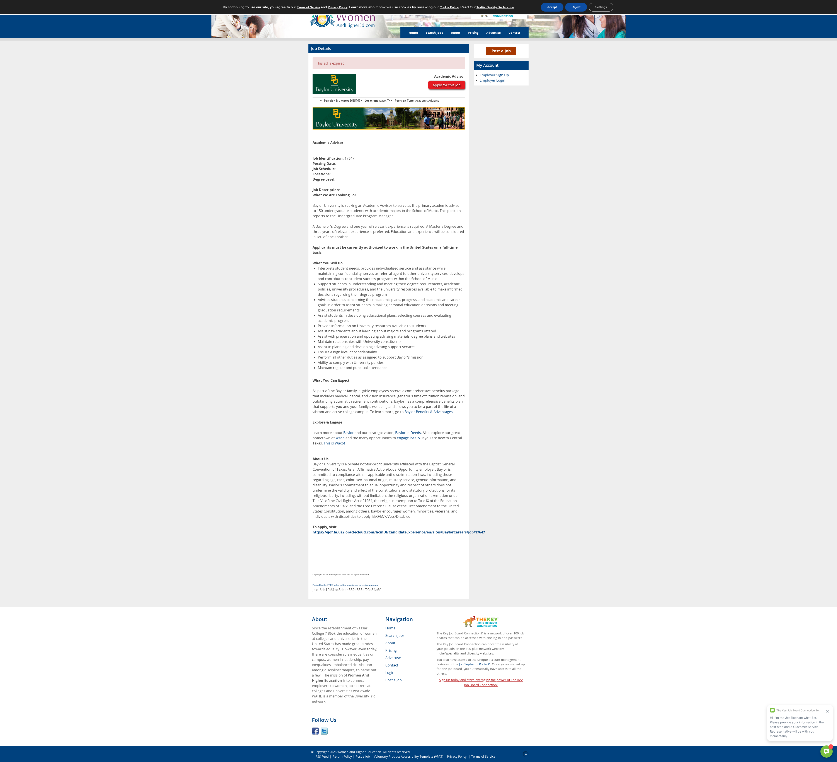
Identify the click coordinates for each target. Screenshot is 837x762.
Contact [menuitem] (391, 665)
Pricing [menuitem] (391, 650)
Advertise (493, 33)
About (455, 33)
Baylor (348, 432)
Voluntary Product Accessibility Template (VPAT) (408, 756)
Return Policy (342, 756)
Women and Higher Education (359, 752)
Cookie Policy (449, 7)
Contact (514, 33)
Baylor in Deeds (408, 432)
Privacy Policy (457, 756)
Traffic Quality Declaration (495, 7)
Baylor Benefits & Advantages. (429, 411)
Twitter (324, 731)
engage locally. (409, 438)
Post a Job (501, 50)
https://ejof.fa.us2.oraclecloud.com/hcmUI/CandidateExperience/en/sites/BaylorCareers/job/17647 (399, 532)
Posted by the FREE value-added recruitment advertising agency (345, 585)
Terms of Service (483, 756)
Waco (340, 438)
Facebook (315, 731)
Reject (576, 7)
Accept (552, 7)
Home (413, 33)
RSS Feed (322, 756)
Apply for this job (447, 85)
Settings (601, 7)
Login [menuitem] (389, 672)
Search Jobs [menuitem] (395, 635)
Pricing (473, 33)
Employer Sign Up (494, 75)
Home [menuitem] (390, 628)
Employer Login (492, 80)
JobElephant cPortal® (474, 664)
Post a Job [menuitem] (393, 680)
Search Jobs (434, 33)
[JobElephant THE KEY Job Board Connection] (480, 618)
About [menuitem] (390, 643)
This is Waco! (334, 443)
